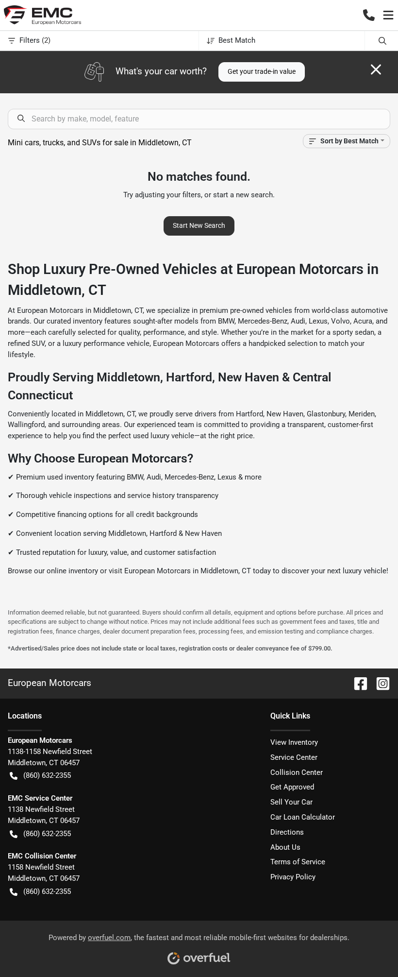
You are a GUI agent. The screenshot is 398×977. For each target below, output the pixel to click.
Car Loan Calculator (302, 817)
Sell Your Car (291, 802)
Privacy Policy (292, 877)
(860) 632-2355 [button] (47, 775)
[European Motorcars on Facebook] (357, 682)
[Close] (375, 69)
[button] (369, 15)
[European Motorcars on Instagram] (379, 682)
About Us (285, 847)
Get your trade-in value (262, 71)
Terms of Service (297, 861)
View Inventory (294, 742)
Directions (287, 832)
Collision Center (296, 772)
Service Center (293, 757)
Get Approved (292, 787)
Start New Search (199, 225)
